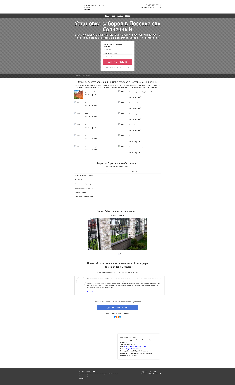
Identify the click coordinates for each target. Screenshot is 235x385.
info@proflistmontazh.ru (133, 349)
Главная (107, 15)
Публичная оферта (84, 376)
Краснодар (87, 10)
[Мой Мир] (120, 317)
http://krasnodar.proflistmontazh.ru (135, 346)
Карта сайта (82, 378)
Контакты (127, 15)
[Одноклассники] (117, 317)
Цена (113, 15)
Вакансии (120, 15)
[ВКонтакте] (115, 317)
